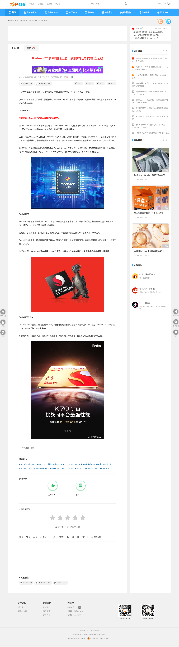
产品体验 (52, 12)
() (68, 77)
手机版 (31, 4)
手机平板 (30, 21)
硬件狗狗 (127, 12)
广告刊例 (46, 615)
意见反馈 (46, 611)
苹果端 (49, 4)
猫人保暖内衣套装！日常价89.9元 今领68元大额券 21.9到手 (150, 214)
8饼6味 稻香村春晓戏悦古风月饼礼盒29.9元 (150, 133)
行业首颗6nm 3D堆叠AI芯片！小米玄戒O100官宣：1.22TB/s (148, 126)
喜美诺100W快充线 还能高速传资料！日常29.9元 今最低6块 (150, 60)
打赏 (45, 537)
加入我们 (46, 607)
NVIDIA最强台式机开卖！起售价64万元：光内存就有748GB (150, 84)
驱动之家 (164, 12)
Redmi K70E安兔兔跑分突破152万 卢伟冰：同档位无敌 (90, 464)
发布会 (91, 12)
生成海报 (97, 537)
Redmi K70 (26, 83)
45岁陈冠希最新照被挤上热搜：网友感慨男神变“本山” (150, 76)
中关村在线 (41, 77)
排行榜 (72, 12)
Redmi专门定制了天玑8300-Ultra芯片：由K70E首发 (89, 468)
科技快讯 (30, 12)
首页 (14, 12)
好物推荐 (108, 12)
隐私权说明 (22, 611)
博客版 (58, 4)
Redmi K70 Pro (43, 83)
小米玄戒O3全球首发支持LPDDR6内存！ (146, 38)
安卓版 (40, 4)
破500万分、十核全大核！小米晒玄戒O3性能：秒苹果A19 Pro (150, 101)
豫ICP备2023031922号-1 (76, 638)
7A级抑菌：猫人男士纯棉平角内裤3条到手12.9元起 (150, 176)
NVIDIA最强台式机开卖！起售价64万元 (146, 35)
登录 (159, 4)
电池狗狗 (146, 12)
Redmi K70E (60, 582)
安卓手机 (37, 21)
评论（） (31, 48)
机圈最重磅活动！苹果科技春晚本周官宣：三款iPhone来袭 (150, 93)
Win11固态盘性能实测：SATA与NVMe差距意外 (148, 32)
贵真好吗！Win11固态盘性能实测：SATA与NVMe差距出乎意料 (150, 68)
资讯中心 (23, 21)
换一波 (165, 51)
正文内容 (15, 48)
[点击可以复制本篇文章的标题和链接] (71, 77)
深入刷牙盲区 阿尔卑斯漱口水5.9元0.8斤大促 (150, 117)
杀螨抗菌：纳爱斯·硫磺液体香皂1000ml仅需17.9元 (148, 252)
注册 (164, 4)
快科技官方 (78, 611)
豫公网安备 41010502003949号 (100, 638)
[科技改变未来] (16, 4)
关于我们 (21, 607)
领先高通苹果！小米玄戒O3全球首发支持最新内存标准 (150, 109)
